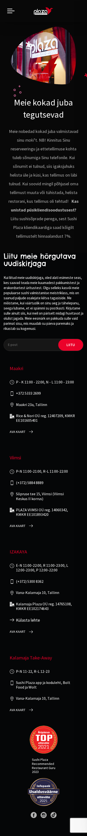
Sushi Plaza (40, 759)
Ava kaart (17, 432)
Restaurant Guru (43, 768)
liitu (70, 344)
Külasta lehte (28, 620)
